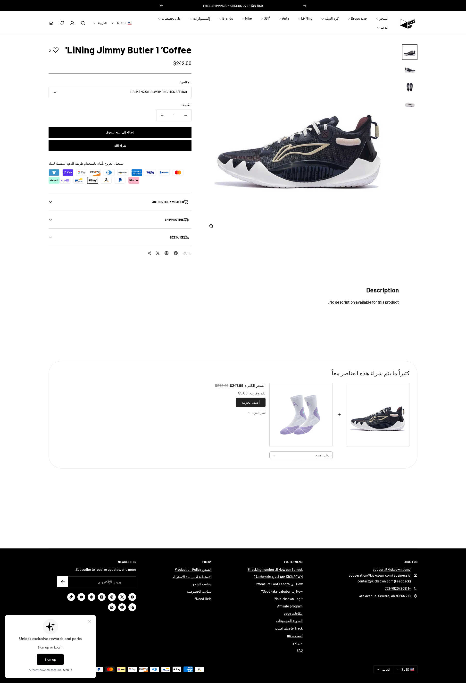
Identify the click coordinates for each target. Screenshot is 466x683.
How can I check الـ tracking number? (275, 569)
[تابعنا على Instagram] (102, 597)
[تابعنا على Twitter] (122, 597)
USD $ (121, 23)
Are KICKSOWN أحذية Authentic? (278, 577)
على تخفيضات (171, 18)
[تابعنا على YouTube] (81, 597)
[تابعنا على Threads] (112, 597)
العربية (102, 23)
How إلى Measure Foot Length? (279, 584)
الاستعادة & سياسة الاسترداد (192, 577)
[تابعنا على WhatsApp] (112, 607)
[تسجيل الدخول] (72, 23)
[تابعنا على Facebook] (132, 597)
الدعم (384, 27)
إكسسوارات (201, 18)
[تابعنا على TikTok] (71, 597)
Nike (248, 18)
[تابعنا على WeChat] (132, 607)
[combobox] (301, 455)
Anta (285, 18)
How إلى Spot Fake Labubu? (282, 591)
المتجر (383, 18)
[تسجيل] (62, 581)
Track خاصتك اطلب (289, 628)
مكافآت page (293, 613)
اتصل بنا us (295, 635)
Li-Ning (306, 18)
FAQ (300, 650)
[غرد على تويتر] (158, 253)
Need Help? (203, 599)
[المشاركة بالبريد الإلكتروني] (149, 253)
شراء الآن (120, 145)
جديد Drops (358, 18)
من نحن (297, 643)
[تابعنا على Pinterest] (91, 597)
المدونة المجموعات (289, 621)
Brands (227, 18)
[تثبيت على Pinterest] (166, 253)
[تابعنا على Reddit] (122, 607)
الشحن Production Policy (193, 569)
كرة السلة (331, 18)
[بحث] (83, 23)
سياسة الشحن (201, 584)
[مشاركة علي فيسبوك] (175, 253)
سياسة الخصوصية (199, 591)
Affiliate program (290, 606)
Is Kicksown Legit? (288, 599)
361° (266, 18)
